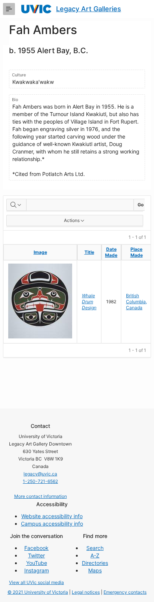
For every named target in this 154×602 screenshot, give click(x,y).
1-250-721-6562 (40, 481)
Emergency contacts (125, 592)
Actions (72, 220)
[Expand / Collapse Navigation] (9, 9)
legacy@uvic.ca (40, 474)
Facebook (36, 548)
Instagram (36, 570)
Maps (95, 570)
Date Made (111, 252)
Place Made (136, 252)
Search (95, 548)
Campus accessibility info (52, 523)
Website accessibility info (52, 516)
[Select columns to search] (16, 205)
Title (89, 252)
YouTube (36, 563)
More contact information (40, 496)
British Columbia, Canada (136, 301)
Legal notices (86, 592)
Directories (95, 563)
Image (40, 252)
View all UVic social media (36, 582)
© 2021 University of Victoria (37, 592)
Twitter (36, 555)
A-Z (94, 555)
